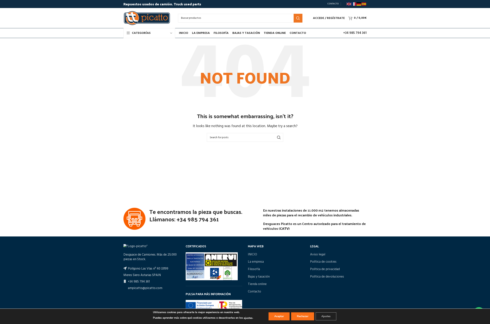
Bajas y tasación (259, 276)
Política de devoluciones (327, 276)
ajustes (248, 318)
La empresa (256, 262)
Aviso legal (317, 254)
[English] (349, 4)
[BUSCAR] (298, 18)
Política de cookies (323, 262)
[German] (359, 4)
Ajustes (326, 316)
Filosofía (254, 269)
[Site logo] (146, 18)
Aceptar (279, 316)
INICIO (252, 254)
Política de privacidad (325, 269)
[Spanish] (364, 4)
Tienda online (257, 284)
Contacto (254, 291)
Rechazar (302, 316)
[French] (354, 4)
